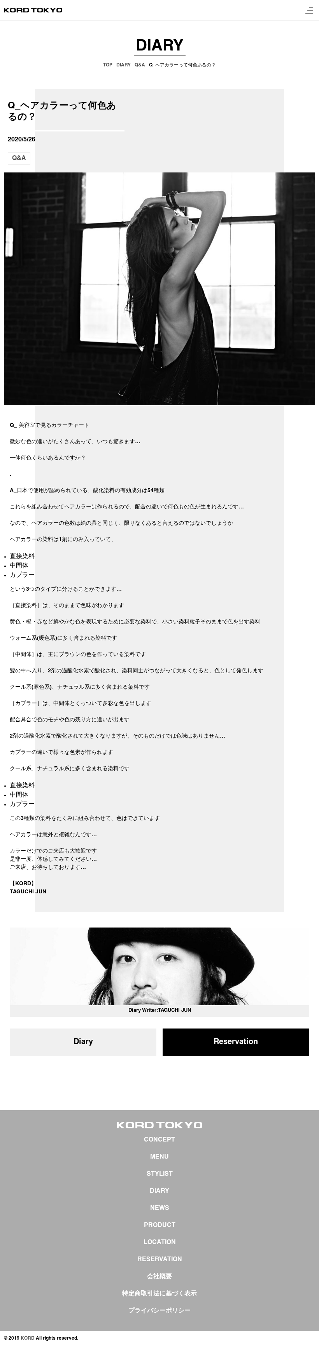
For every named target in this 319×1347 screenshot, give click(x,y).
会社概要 (159, 1276)
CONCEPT (159, 1140)
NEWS (159, 1208)
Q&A (19, 158)
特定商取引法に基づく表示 (159, 1294)
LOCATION (160, 1242)
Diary (83, 1042)
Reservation (236, 1042)
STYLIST (160, 1174)
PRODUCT (159, 1225)
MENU (159, 1157)
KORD (28, 1338)
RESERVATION (159, 1259)
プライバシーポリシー (159, 1311)
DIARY (159, 1191)
